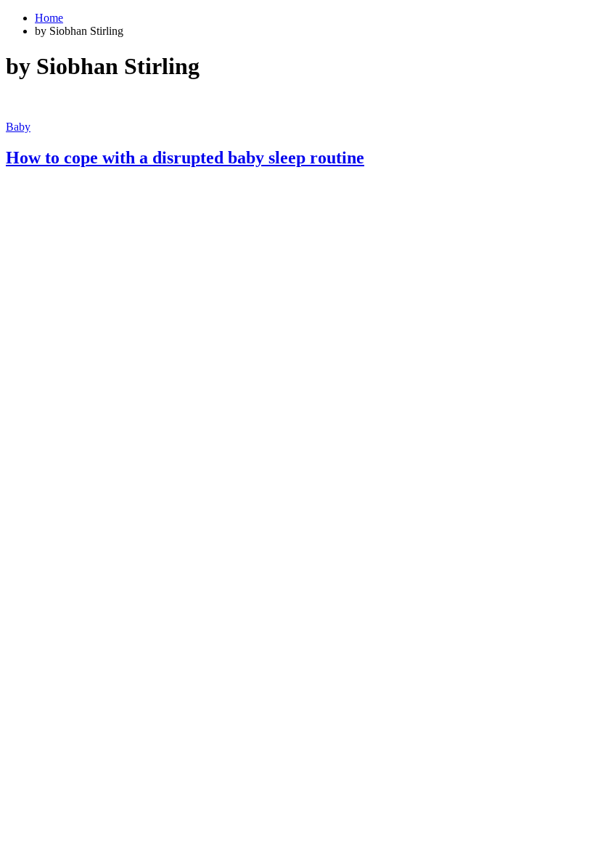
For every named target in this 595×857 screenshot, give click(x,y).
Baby (18, 127)
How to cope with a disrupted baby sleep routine (185, 157)
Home (49, 18)
